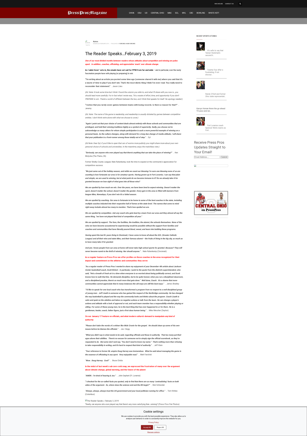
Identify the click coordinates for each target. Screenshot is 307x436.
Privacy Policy (153, 422)
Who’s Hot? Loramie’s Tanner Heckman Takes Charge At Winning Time (216, 45)
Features (122, 43)
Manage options (153, 432)
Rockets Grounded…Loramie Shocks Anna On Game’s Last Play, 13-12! (216, 120)
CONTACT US (229, 4)
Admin (95, 42)
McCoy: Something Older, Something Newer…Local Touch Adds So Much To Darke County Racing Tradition (216, 86)
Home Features (130, 43)
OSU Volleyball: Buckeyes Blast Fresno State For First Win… (217, 64)
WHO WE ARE (219, 4)
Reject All (160, 427)
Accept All (147, 427)
